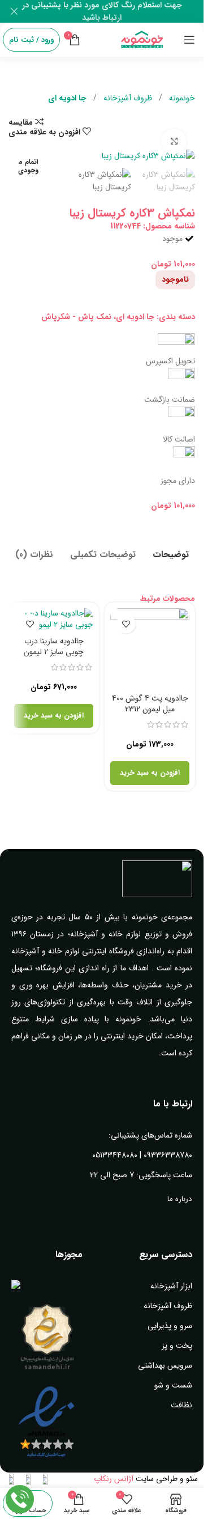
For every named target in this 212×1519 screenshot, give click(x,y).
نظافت (181, 1405)
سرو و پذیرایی (170, 1325)
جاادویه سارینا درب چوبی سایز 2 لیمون (54, 647)
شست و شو (173, 1385)
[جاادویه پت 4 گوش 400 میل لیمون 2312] (149, 648)
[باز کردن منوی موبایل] (189, 39)
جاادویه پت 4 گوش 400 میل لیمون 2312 (150, 704)
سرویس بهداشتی (165, 1365)
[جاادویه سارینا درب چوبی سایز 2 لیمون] (53, 619)
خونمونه (181, 98)
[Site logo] (142, 39)
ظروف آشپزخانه (126, 98)
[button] (149, 773)
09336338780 (168, 1155)
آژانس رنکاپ (113, 1479)
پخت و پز (177, 1345)
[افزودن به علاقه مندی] (126, 624)
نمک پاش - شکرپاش (76, 317)
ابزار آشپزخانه (171, 1286)
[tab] (171, 553)
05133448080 (114, 1155)
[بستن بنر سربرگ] (14, 11)
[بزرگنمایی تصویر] (174, 141)
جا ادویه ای (67, 98)
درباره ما (179, 1199)
